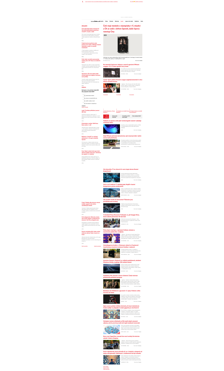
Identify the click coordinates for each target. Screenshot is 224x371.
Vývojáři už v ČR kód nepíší (126, 116)
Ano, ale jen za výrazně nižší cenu (90, 98)
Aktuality (101, 21)
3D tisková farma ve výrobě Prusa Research (135, 111)
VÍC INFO (132, 1)
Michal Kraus (123, 146)
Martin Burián (124, 195)
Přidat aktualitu (106, 369)
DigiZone (137, 21)
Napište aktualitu (97, 246)
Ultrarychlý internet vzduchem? (114, 117)
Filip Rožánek (123, 89)
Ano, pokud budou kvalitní (89, 95)
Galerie (142, 21)
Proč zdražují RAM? (136, 116)
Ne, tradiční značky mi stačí (89, 100)
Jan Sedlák (105, 60)
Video (106, 21)
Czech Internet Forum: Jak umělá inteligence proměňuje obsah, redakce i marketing (101, 1)
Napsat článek (106, 367)
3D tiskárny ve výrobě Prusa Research (122, 111)
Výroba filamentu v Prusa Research (109, 111)
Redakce (122, 301)
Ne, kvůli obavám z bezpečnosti (90, 103)
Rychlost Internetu (92, 21)
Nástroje (117, 21)
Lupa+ (122, 21)
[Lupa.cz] (83, 2)
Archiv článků (105, 366)
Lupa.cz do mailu (129, 21)
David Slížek (123, 331)
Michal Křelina (124, 254)
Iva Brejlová (123, 224)
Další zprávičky (85, 246)
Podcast (111, 21)
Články (95, 21)
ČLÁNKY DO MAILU (139, 1)
